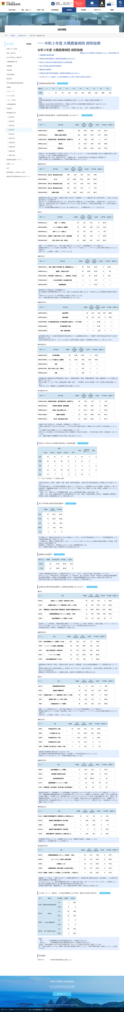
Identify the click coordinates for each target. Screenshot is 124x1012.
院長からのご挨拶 (12, 49)
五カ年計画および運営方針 (14, 57)
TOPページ (4, 1009)
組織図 (9, 87)
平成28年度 (11, 151)
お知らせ (11, 1009)
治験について (10, 164)
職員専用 (102, 5)
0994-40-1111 (57, 988)
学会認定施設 (10, 74)
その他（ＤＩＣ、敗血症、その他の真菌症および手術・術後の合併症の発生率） (66, 77)
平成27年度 (11, 155)
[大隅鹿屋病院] (10, 3)
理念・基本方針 (11, 53)
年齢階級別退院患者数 (47, 55)
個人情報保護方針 (38, 1009)
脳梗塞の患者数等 (45, 69)
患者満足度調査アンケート (14, 159)
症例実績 (9, 108)
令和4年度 (11, 125)
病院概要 (9, 66)
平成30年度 (11, 142)
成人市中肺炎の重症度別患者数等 (50, 66)
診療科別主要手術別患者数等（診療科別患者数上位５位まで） (60, 73)
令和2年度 (11, 134)
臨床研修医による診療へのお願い (16, 172)
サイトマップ (20, 1009)
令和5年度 (11, 121)
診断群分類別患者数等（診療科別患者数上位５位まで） (58, 58)
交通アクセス (63, 994)
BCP (8, 168)
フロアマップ (10, 91)
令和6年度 (11, 117)
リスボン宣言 (10, 95)
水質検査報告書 (11, 104)
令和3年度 (11, 130)
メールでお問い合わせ (92, 5)
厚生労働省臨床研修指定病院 (15, 83)
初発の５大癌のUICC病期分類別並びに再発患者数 (56, 62)
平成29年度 (11, 147)
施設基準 (9, 78)
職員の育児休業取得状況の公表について (18, 176)
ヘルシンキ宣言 (11, 100)
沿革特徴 (9, 70)
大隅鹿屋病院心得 (12, 61)
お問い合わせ (48, 1009)
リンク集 (28, 1009)
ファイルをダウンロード (63, 83)
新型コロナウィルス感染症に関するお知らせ (79, 3)
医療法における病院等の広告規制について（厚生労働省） (99, 53)
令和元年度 (11, 138)
